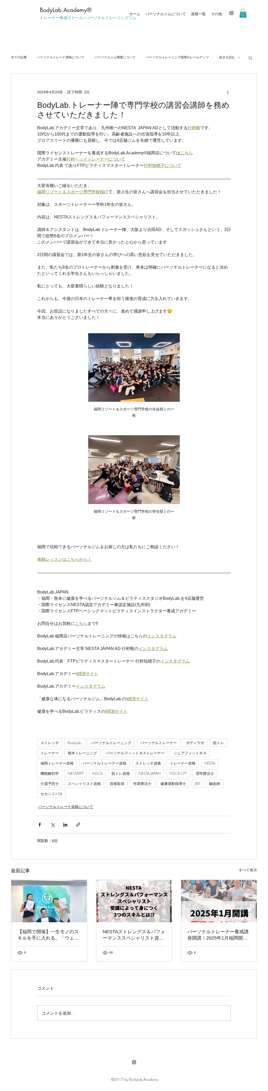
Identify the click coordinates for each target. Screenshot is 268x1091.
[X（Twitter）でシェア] (52, 824)
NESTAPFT (75, 773)
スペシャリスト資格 (84, 783)
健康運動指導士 (173, 783)
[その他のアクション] (228, 92)
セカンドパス (52, 793)
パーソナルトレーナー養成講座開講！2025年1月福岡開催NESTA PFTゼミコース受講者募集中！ (218, 935)
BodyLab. (75, 742)
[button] (243, 13)
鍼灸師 (214, 783)
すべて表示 (248, 870)
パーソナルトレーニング (111, 742)
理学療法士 (205, 773)
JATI (197, 783)
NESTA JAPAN (150, 773)
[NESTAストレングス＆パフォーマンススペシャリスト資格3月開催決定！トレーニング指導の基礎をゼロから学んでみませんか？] (134, 901)
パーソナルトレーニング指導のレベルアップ (177, 57)
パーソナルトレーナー (158, 742)
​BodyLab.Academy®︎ (66, 10)
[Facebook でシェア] (39, 824)
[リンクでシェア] (78, 824)
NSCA (97, 773)
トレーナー (50, 752)
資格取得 (117, 783)
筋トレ (218, 742)
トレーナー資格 (183, 763)
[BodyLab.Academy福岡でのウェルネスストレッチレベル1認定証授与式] (49, 901)
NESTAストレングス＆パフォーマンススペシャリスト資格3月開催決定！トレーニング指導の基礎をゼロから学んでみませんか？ (134, 935)
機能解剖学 (50, 773)
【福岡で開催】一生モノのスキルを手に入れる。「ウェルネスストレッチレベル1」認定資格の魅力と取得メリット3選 (48, 935)
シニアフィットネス (190, 752)
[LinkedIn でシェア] (65, 824)
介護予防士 (50, 783)
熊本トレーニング (82, 752)
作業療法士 (142, 783)
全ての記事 (19, 57)
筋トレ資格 (120, 773)
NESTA (209, 763)
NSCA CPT (178, 773)
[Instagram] (231, 13)
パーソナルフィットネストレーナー (135, 752)
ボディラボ (195, 742)
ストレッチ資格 (148, 763)
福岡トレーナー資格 (57, 763)
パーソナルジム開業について (115, 57)
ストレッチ (50, 742)
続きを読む (227, 57)
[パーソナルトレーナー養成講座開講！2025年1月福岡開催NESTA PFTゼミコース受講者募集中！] (219, 901)
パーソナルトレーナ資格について (60, 57)
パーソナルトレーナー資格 (104, 763)
